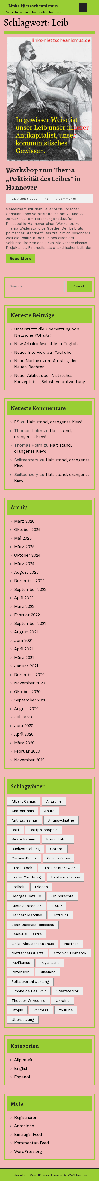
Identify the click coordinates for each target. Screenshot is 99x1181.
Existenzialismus (65, 877)
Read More (22, 259)
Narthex (71, 944)
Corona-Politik (24, 858)
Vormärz (41, 1010)
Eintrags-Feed (28, 1134)
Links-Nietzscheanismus (33, 6)
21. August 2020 (25, 198)
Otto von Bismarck (70, 953)
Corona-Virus (58, 858)
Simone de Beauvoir (29, 991)
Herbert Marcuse (27, 915)
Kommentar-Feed (31, 1142)
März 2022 (24, 606)
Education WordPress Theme (37, 1175)
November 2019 (29, 759)
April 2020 (24, 734)
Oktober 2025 (27, 529)
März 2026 (24, 521)
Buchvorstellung (26, 849)
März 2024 (24, 563)
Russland (48, 972)
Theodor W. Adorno (28, 1000)
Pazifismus (21, 963)
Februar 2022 (27, 614)
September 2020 (30, 700)
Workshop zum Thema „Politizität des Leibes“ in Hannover (43, 178)
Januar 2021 (26, 666)
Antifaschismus (25, 820)
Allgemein (24, 1059)
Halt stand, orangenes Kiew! (54, 422)
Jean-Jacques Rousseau (33, 925)
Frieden (41, 887)
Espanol (22, 1076)
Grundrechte (62, 896)
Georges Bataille (26, 896)
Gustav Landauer (26, 906)
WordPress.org (28, 1151)
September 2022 (30, 589)
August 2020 (26, 708)
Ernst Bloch (22, 868)
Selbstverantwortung (30, 982)
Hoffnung (60, 915)
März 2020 (24, 742)
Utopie (17, 1010)
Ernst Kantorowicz (59, 868)
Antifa (49, 811)
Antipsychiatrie (61, 820)
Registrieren (25, 1117)
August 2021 (26, 631)
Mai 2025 (23, 538)
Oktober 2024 (27, 555)
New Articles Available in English (46, 343)
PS (46, 198)
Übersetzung (23, 1019)
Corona (56, 849)
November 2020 (29, 683)
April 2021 (23, 648)
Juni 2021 (23, 640)
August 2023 (26, 572)
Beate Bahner (24, 839)
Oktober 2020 (27, 691)
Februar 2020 (27, 751)
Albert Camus (24, 801)
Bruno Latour (57, 839)
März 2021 (24, 657)
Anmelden (24, 1125)
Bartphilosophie (43, 830)
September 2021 (30, 623)
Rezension (20, 972)
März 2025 (24, 546)
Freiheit (18, 887)
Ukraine (62, 1000)
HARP (57, 906)
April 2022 (23, 597)
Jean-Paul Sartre (27, 934)
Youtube (66, 1010)
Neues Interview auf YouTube (42, 352)
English (21, 1068)
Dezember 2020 (29, 674)
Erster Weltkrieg (26, 877)
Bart (15, 830)
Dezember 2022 (29, 580)
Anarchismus (23, 811)
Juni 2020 (23, 725)
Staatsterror (67, 991)
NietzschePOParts (27, 953)
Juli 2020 (23, 717)
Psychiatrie (50, 963)
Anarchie (54, 801)
